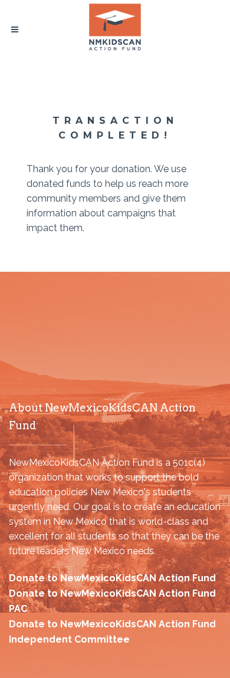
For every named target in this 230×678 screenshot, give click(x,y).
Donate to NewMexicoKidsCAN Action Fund (112, 578)
